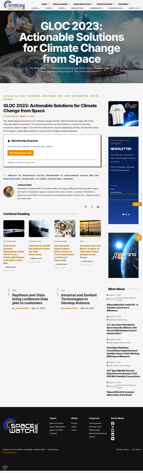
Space (67, 96)
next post (58, 292)
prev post (9, 292)
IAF (62, 175)
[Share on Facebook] (85, 207)
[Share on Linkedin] (98, 207)
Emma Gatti (12, 175)
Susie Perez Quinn (54, 179)
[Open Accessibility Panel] (138, 237)
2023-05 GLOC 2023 (10, 96)
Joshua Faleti (10, 267)
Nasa (97, 175)
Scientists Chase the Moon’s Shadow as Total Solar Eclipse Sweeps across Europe (90, 251)
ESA (19, 175)
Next (137, 204)
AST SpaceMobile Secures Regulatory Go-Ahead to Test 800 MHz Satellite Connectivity (123, 373)
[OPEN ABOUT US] (139, 8)
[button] (5, 468)
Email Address (116, 192)
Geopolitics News (49, 96)
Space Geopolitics (82, 4)
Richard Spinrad (28, 179)
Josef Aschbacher (71, 175)
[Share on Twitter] (92, 207)
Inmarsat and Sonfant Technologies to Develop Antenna (79, 299)
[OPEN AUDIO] (65, 8)
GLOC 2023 (41, 175)
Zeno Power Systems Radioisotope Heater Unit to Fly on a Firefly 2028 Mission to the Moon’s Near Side (13, 254)
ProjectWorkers (9, 452)
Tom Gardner (68, 179)
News (44, 4)
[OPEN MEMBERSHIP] (103, 8)
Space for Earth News (122, 366)
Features (111, 299)
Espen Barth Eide (28, 175)
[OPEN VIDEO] (52, 8)
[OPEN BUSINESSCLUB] (123, 8)
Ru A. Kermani (41, 179)
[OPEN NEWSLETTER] (84, 8)
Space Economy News (80, 96)
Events (22, 96)
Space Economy (60, 4)
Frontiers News (34, 96)
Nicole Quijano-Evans (11, 179)
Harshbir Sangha (53, 175)
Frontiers (123, 4)
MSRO (91, 175)
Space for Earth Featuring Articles (125, 299)
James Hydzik (36, 258)
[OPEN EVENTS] (39, 8)
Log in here (30, 162)
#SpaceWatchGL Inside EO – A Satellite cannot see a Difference (122, 307)
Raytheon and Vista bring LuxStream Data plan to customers (30, 299)
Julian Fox (84, 175)
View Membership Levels (21, 153)
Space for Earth (104, 4)
